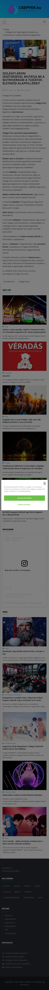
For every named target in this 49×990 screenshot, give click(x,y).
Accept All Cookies (24, 498)
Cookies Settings (24, 504)
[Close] (44, 483)
